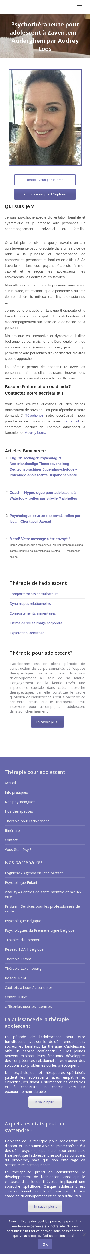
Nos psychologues (20, 801)
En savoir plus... (47, 722)
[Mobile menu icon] (80, 7)
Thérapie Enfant (18, 958)
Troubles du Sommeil (22, 939)
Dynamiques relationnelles (30, 603)
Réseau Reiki (15, 977)
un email (71, 421)
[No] (84, 1234)
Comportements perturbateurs (34, 593)
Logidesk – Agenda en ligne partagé (34, 872)
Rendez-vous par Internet (45, 180)
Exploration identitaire (27, 633)
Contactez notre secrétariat (32, 393)
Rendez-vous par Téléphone (45, 194)
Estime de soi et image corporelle (36, 623)
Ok (45, 1244)
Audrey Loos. (35, 433)
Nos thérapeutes (19, 811)
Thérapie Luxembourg (23, 968)
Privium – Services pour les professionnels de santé (42, 908)
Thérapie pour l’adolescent (27, 820)
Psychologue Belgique (23, 920)
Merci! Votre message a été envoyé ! (40, 539)
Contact (11, 840)
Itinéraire (12, 830)
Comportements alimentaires (33, 613)
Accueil (10, 782)
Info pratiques (16, 792)
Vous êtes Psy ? (18, 849)
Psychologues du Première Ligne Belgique (40, 930)
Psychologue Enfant (21, 882)
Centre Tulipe (16, 997)
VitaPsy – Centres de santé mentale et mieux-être (43, 894)
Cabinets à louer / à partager (28, 987)
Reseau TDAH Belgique (24, 949)
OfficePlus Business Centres (28, 1006)
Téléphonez (34, 415)
